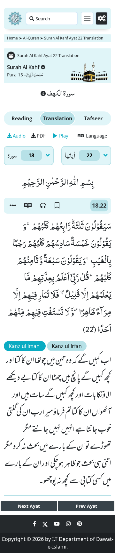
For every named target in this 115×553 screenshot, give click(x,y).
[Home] (15, 18)
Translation (58, 118)
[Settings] (101, 18)
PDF (41, 135)
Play (63, 135)
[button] (13, 205)
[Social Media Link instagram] (69, 523)
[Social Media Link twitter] (45, 523)
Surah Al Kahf (23, 67)
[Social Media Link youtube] (57, 523)
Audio (19, 135)
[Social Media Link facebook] (35, 523)
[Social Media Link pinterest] (79, 523)
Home (12, 38)
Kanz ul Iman (25, 346)
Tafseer (93, 118)
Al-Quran (31, 38)
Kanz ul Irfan (67, 346)
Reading (22, 118)
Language (96, 135)
